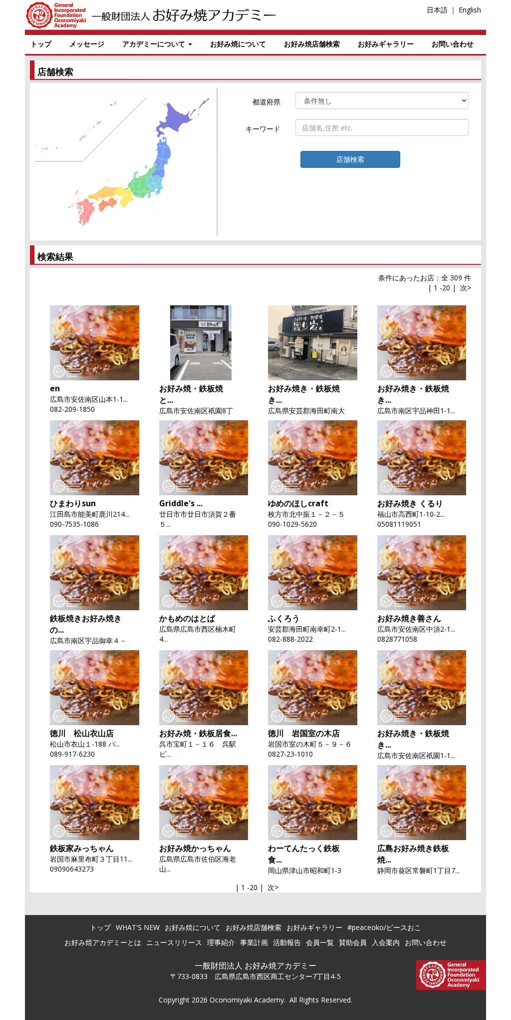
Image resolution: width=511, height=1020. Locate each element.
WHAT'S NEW (138, 927)
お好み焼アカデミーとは (102, 942)
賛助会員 (353, 942)
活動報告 (287, 942)
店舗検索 (350, 159)
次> (465, 287)
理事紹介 (221, 942)
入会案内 (386, 942)
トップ (40, 43)
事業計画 (254, 942)
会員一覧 (320, 942)
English (470, 9)
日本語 (437, 9)
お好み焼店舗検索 (312, 43)
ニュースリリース (174, 942)
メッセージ (86, 43)
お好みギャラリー (386, 43)
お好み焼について (238, 43)
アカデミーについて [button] (154, 43)
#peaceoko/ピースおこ (384, 927)
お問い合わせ (453, 43)
